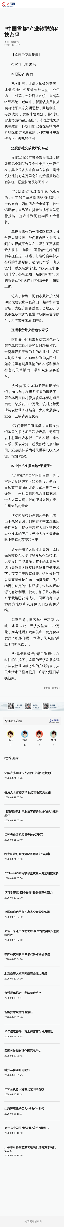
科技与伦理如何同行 (17, 1070)
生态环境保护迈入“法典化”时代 (24, 1108)
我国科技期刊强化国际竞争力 (22, 1050)
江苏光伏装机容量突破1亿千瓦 (23, 834)
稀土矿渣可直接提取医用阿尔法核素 (27, 853)
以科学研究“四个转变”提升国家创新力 (28, 892)
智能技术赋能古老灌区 (18, 1012)
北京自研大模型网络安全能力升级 (25, 973)
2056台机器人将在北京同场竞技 (24, 1089)
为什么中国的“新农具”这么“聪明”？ (27, 1127)
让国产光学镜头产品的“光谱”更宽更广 (28, 773)
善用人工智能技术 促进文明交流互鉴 (27, 792)
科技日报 (15, 42)
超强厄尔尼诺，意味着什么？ (22, 992)
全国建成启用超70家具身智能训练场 (27, 911)
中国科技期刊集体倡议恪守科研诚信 (27, 954)
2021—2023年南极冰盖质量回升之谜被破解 (31, 873)
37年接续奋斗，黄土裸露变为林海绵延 (28, 1031)
